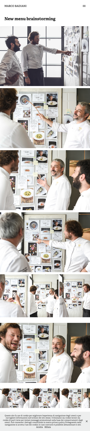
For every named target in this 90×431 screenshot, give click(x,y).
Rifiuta (48, 427)
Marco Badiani (15, 6)
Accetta (39, 427)
